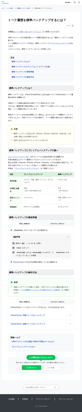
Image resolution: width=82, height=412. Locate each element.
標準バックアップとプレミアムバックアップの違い (31, 66)
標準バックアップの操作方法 (23, 77)
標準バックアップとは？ (21, 61)
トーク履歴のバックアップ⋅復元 (22, 8)
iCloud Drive (18, 262)
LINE (3, 1)
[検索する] (75, 2)
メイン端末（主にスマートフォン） (28, 31)
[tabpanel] (41, 246)
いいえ (52, 368)
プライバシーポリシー (43, 399)
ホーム (3, 8)
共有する (69, 25)
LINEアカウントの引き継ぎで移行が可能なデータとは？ (33, 341)
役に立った (33, 368)
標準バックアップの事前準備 (23, 72)
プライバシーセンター (66, 399)
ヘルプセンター (5, 3)
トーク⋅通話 (9, 8)
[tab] (24, 223)
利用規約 (25, 399)
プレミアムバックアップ (60, 43)
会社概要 (12, 399)
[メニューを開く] (79, 2)
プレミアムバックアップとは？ (27, 168)
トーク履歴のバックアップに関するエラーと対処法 (40, 290)
